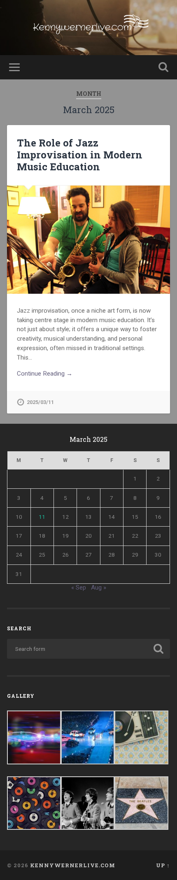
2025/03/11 (40, 402)
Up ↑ (163, 865)
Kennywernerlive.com (72, 865)
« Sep (78, 587)
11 (42, 516)
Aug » (98, 587)
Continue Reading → (44, 373)
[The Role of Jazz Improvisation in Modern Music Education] (88, 240)
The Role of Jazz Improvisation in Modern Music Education (79, 154)
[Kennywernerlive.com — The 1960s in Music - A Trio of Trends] (88, 27)
